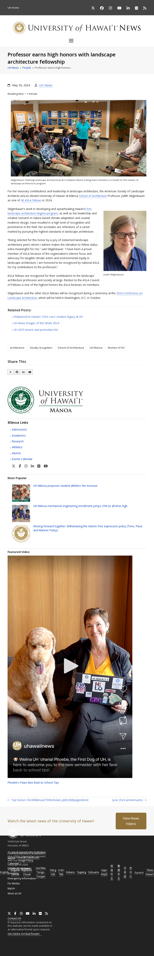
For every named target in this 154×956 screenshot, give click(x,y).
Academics (19, 435)
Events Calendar (22, 459)
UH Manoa (96, 347)
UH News (46, 85)
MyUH (11, 888)
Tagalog (81, 872)
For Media (14, 883)
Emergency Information (22, 878)
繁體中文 (119, 872)
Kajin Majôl (104, 872)
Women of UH (116, 347)
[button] (77, 40)
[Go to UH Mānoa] (51, 412)
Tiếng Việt (53, 872)
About (11, 858)
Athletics (17, 447)
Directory (13, 873)
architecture (17, 347)
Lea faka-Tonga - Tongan (41, 872)
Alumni (16, 453)
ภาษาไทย (61, 872)
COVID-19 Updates (19, 868)
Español (139, 872)
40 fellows (31, 200)
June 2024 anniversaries (127, 800)
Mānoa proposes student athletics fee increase (65, 486)
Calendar (13, 863)
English (4, 872)
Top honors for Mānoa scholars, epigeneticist (48, 800)
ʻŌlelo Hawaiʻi (150, 872)
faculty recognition (41, 347)
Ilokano (70, 872)
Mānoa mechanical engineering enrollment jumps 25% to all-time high (80, 506)
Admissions (19, 429)
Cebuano (93, 872)
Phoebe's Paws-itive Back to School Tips (33, 782)
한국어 (130, 872)
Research (18, 441)
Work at (14, 893)
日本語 (125, 872)
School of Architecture (93, 196)
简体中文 (111, 872)
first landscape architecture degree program (49, 211)
